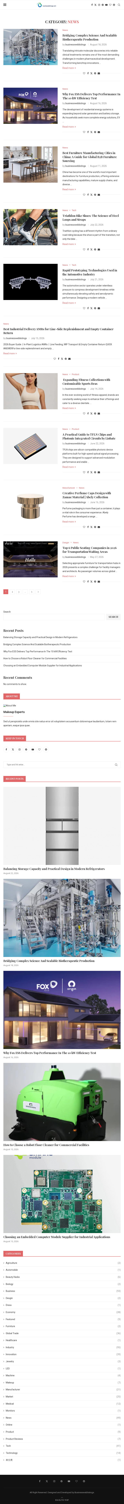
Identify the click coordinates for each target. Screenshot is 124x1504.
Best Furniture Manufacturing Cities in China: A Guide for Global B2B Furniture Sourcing (89, 157)
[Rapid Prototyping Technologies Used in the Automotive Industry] (30, 282)
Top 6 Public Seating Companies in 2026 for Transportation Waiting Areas (89, 550)
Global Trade (63, 1333)
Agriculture (63, 1263)
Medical (63, 1403)
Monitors (63, 1410)
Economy (63, 1312)
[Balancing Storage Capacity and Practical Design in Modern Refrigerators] (62, 826)
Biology (63, 1284)
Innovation (63, 1354)
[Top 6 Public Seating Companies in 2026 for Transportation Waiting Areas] (30, 559)
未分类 (63, 1460)
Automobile (63, 1270)
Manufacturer (63, 1389)
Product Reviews (63, 1439)
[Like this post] (84, 73)
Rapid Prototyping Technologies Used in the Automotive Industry (89, 272)
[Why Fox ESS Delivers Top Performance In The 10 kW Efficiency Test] (30, 106)
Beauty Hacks (63, 1277)
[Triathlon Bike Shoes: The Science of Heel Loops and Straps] (30, 227)
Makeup (63, 1382)
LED (63, 1368)
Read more (68, 68)
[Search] (119, 5)
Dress (63, 1305)
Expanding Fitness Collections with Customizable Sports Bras (86, 382)
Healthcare (63, 1340)
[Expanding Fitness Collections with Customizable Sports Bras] (30, 391)
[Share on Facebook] (88, 73)
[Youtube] (106, 5)
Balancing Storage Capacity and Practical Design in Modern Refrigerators (40, 637)
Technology (63, 1453)
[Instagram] (99, 5)
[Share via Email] (99, 73)
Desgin (63, 1298)
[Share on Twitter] (91, 73)
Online (63, 1424)
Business (63, 1291)
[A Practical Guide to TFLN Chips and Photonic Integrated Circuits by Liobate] (30, 446)
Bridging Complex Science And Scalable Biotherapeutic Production (89, 37)
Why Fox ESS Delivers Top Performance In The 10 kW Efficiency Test (91, 96)
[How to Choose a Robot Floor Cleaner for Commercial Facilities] (62, 1102)
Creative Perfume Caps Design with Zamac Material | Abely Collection (86, 495)
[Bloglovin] (110, 5)
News (63, 1417)
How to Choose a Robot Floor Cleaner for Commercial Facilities (35, 658)
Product (63, 1432)
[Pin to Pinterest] (95, 73)
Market (63, 1396)
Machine (63, 1375)
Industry (63, 1347)
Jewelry (63, 1361)
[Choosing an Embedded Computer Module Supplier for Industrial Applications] (62, 1194)
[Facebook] (92, 5)
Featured (63, 1319)
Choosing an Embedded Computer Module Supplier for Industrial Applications (42, 665)
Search (7, 611)
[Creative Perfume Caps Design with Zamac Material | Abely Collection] (30, 505)
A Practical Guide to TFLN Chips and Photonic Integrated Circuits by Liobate (88, 436)
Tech (63, 1446)
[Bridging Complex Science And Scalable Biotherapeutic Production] (30, 47)
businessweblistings (75, 44)
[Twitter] (95, 5)
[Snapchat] (114, 5)
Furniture (63, 1326)
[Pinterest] (103, 5)
